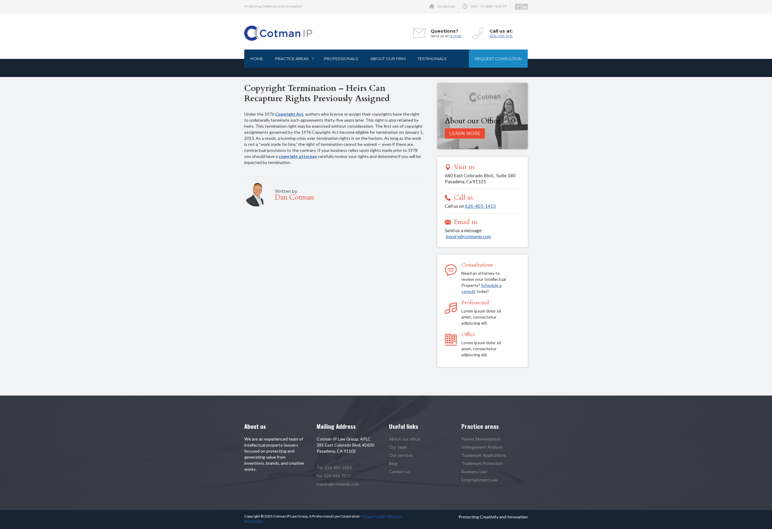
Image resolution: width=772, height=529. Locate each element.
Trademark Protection (482, 463)
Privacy (368, 516)
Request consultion (498, 58)
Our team (398, 447)
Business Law (474, 471)
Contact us (399, 471)
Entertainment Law (479, 479)
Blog (393, 463)
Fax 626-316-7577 (334, 475)
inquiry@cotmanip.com (468, 236)
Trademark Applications (483, 455)
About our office (404, 438)
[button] (293, 59)
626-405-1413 (501, 36)
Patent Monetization (481, 438)
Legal (380, 516)
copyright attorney (298, 156)
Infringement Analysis (482, 447)
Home (256, 58)
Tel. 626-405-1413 (334, 467)
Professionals (341, 58)
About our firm (388, 58)
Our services (401, 455)
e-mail (455, 36)
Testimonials (432, 58)
